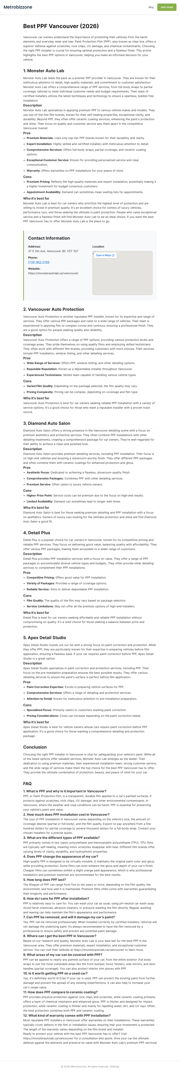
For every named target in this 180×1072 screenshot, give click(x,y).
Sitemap (114, 1066)
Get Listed (167, 7)
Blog (151, 7)
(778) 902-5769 (38, 262)
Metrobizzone (18, 7)
